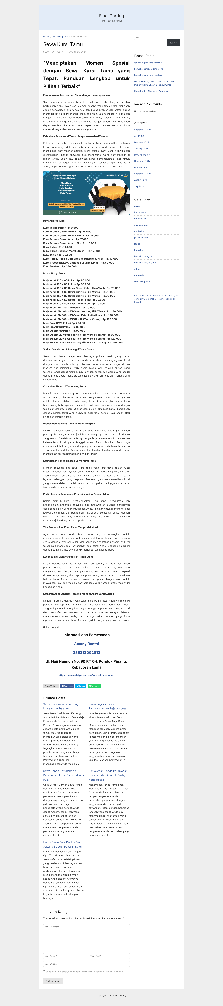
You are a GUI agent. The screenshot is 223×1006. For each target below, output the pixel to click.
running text (140, 275)
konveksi (138, 250)
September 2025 (142, 129)
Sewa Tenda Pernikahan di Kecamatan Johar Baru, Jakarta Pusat (63, 775)
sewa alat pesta (60, 36)
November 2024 (142, 161)
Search (137, 37)
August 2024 (140, 180)
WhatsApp (95, 686)
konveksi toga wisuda (145, 262)
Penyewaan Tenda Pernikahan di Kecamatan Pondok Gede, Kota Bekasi (108, 775)
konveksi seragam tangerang (148, 69)
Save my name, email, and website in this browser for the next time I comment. (85, 971)
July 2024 (139, 186)
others (137, 269)
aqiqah (137, 206)
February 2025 (141, 142)
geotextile (139, 231)
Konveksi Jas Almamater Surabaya (151, 91)
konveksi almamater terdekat (148, 75)
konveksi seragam (143, 256)
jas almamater (141, 237)
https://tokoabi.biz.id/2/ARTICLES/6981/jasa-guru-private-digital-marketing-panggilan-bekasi (156, 299)
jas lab (137, 243)
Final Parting (111, 15)
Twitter (82, 686)
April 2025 (139, 136)
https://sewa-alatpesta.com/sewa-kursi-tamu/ (86, 675)
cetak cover (140, 218)
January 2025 (141, 148)
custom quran (141, 225)
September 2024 (142, 173)
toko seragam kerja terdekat (148, 62)
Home (46, 36)
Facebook (68, 686)
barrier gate (140, 212)
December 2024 (142, 155)
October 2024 (141, 167)
